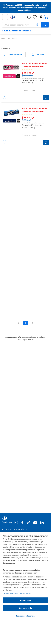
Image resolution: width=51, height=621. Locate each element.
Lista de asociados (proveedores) (17, 593)
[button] (5, 17)
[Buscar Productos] (45, 25)
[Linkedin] (42, 523)
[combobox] (25, 25)
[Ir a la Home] (12, 17)
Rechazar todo (25, 608)
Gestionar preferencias (25, 616)
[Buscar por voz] (37, 25)
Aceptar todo (25, 600)
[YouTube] (35, 523)
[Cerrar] (47, 536)
